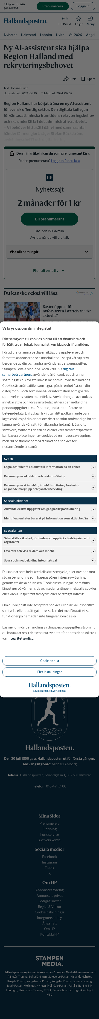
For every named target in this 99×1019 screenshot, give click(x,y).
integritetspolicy (20, 638)
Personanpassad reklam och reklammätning (34, 476)
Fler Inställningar (49, 672)
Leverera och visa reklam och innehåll (30, 551)
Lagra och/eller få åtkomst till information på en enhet (42, 467)
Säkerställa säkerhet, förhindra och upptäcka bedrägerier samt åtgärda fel (47, 540)
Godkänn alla (49, 661)
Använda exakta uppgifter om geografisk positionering (42, 509)
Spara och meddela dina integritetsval (30, 561)
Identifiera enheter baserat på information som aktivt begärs (46, 518)
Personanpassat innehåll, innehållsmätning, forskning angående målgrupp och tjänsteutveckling (41, 487)
